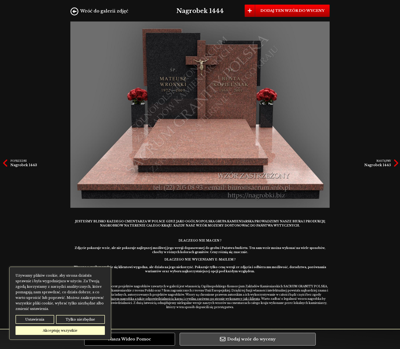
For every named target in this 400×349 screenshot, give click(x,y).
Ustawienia (34, 319)
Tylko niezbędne (80, 319)
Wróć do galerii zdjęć (104, 11)
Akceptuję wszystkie (60, 330)
